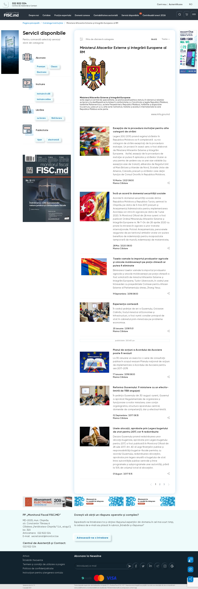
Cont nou (161, 4)
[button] (188, 559)
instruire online (44, 99)
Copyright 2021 (27, 588)
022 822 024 (19, 3)
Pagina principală (31, 23)
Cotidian (47, 15)
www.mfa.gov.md (160, 114)
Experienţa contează (125, 304)
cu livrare (41, 118)
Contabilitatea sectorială (106, 15)
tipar (39, 140)
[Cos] (187, 14)
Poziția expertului (62, 15)
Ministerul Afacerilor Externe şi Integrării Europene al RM (92, 23)
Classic (54, 66)
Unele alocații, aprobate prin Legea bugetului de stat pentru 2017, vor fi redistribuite (140, 430)
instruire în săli (43, 94)
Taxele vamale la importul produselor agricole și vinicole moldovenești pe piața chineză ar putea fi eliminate (140, 262)
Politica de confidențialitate (38, 568)
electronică (53, 140)
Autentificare (176, 4)
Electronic (41, 72)
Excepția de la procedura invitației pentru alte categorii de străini (141, 130)
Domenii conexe (82, 15)
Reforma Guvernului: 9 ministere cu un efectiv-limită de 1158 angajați (140, 389)
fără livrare (56, 118)
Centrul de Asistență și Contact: (44, 543)
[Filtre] (194, 14)
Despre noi (34, 15)
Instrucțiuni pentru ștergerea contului (43, 572)
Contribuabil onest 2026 (154, 15)
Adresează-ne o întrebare (92, 537)
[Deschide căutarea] (180, 14)
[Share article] (168, 183)
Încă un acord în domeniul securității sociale (139, 193)
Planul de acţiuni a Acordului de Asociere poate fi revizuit (137, 351)
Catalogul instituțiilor (53, 23)
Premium (41, 66)
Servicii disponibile (131, 15)
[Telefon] (5, 4)
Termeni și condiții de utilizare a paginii (44, 564)
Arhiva (26, 556)
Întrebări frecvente (33, 560)
